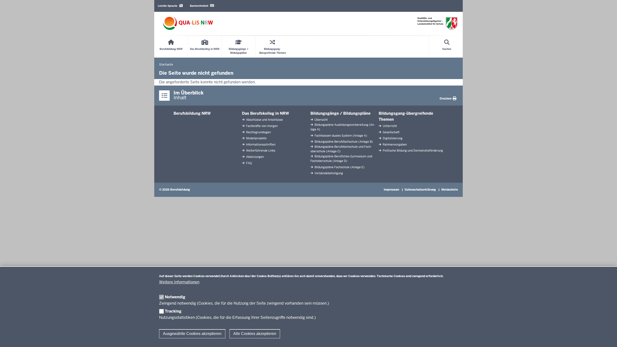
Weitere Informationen (179, 282)
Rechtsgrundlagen (258, 132)
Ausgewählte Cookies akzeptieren (192, 334)
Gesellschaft (391, 132)
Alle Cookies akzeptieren (254, 334)
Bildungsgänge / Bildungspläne (340, 113)
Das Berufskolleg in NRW (265, 113)
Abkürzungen (254, 157)
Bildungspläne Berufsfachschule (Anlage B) (343, 142)
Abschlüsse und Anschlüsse (264, 120)
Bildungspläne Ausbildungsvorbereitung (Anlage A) (342, 127)
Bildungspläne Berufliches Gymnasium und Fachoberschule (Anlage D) (341, 158)
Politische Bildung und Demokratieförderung (412, 151)
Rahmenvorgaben (394, 145)
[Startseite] (188, 23)
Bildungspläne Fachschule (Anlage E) (339, 167)
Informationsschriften (260, 145)
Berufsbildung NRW (192, 113)
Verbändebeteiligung (328, 173)
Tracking (173, 311)
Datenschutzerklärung (420, 190)
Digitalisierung (392, 138)
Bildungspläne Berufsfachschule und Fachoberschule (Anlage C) (341, 149)
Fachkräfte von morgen (261, 126)
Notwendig (175, 297)
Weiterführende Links (260, 151)
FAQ (248, 163)
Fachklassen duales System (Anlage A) (340, 136)
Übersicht (321, 120)
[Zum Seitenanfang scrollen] (607, 338)
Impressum (391, 190)
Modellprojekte (256, 138)
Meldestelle (449, 190)
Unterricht (389, 126)
